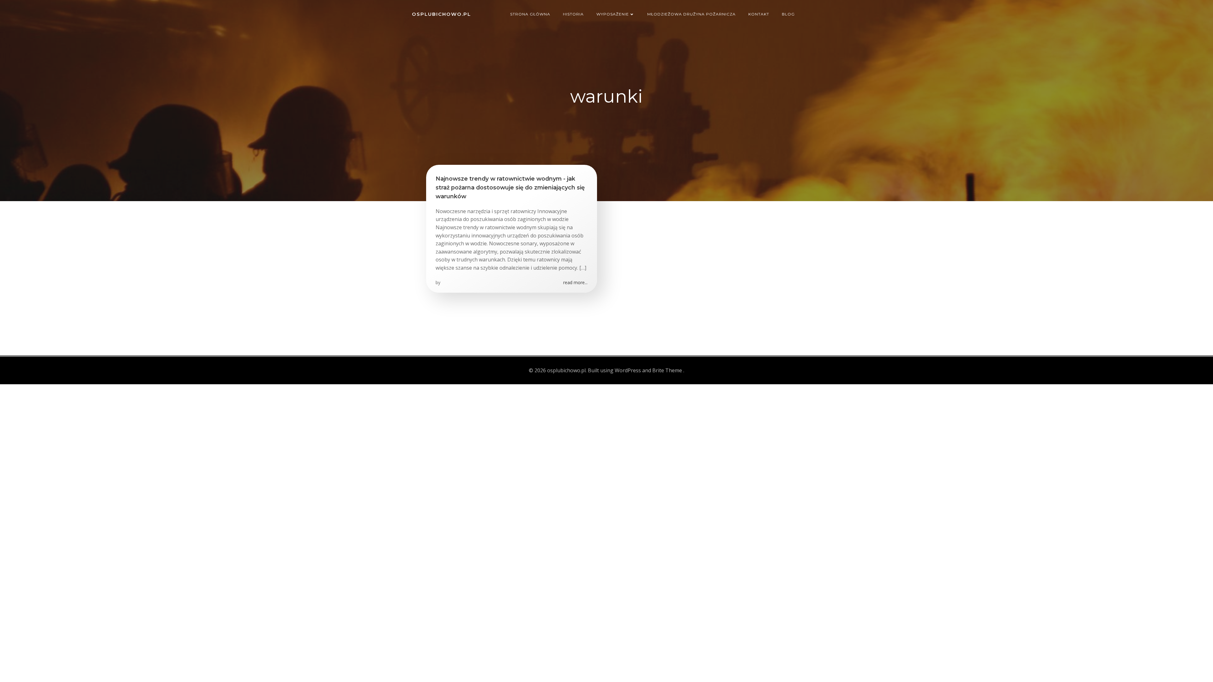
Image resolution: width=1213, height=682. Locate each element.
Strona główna (530, 14)
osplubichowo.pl (441, 14)
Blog (788, 14)
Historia (573, 14)
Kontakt (758, 14)
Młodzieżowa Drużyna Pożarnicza (691, 14)
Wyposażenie (612, 14)
